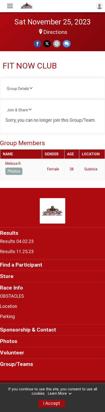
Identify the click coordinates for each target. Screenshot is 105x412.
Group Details (18, 89)
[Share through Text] (67, 43)
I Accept (51, 403)
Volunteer (12, 353)
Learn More (57, 393)
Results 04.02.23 (17, 241)
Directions (55, 32)
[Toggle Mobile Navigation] (10, 6)
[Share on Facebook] (37, 43)
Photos (13, 171)
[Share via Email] (56, 43)
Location (8, 306)
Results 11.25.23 (17, 251)
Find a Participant (21, 265)
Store (7, 276)
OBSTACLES (12, 296)
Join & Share (17, 110)
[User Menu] (99, 6)
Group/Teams (16, 364)
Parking (7, 316)
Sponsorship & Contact (28, 330)
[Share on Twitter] (47, 43)
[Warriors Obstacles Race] (26, 7)
